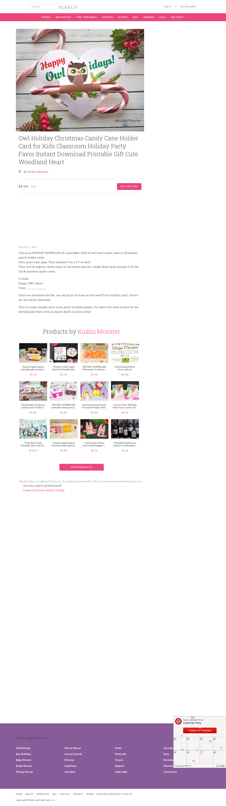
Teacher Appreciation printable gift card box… (33, 368)
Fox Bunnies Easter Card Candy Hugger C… (94, 444)
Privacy (78, 794)
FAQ (54, 794)
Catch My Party (113, 6)
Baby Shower (23, 760)
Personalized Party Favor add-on (125, 368)
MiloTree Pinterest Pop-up (115, 794)
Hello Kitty (121, 771)
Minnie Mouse (72, 748)
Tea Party (69, 771)
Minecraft (120, 754)
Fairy (166, 754)
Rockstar (168, 760)
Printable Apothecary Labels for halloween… (125, 444)
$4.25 (94, 450)
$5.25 (125, 450)
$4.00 (33, 412)
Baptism (119, 765)
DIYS (135, 17)
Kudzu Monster (38, 171)
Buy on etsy (129, 186)
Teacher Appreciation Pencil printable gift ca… (63, 444)
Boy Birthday (23, 754)
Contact (65, 794)
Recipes (123, 17)
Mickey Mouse (24, 771)
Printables (86, 17)
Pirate (118, 748)
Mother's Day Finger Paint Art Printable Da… (64, 368)
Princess (69, 760)
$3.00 (94, 374)
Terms (90, 794)
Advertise (42, 794)
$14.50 (33, 450)
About (29, 794)
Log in (167, 6)
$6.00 (125, 374)
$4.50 (63, 374)
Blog (162, 17)
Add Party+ (178, 17)
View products (81, 467)
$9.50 (33, 374)
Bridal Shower (24, 765)
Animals (168, 748)
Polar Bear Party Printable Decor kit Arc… (33, 444)
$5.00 (63, 412)
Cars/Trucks (170, 771)
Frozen (119, 760)
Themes (46, 17)
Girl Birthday (23, 748)
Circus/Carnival (73, 754)
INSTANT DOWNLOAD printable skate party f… (64, 406)
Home (19, 794)
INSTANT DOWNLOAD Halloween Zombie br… (94, 368)
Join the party (188, 6)
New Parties (63, 17)
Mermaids (169, 765)
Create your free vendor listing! (44, 490)
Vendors (148, 17)
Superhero (70, 765)
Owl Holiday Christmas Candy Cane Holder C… (33, 406)
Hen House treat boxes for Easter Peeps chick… (94, 406)
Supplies (107, 17)
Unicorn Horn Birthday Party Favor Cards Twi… (125, 406)
